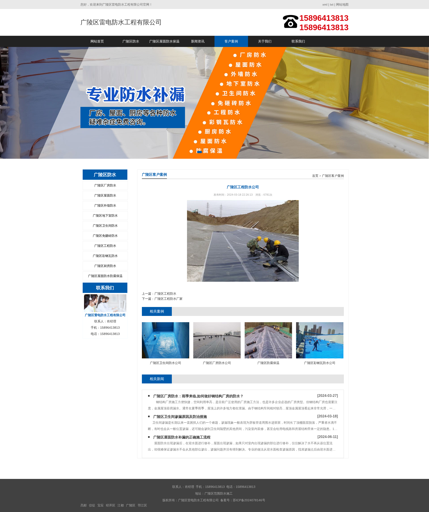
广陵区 (130, 505)
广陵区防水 (130, 41)
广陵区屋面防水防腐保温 (105, 276)
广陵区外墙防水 (105, 205)
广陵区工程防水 (105, 246)
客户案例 (231, 41)
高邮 (83, 505)
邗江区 (142, 505)
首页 (315, 176)
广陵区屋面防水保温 (164, 41)
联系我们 (298, 41)
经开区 (110, 505)
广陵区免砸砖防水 (105, 235)
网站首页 (97, 41)
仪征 (92, 505)
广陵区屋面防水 (105, 195)
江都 (121, 505)
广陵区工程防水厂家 (168, 298)
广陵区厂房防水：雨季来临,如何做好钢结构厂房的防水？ (198, 396)
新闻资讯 (197, 41)
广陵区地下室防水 (105, 215)
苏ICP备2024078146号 (249, 500)
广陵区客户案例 (333, 176)
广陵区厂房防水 (105, 185)
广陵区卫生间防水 (105, 225)
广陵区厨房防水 (105, 266)
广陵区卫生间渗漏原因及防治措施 (180, 417)
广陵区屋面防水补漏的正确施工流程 (181, 437)
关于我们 (264, 41)
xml (324, 4)
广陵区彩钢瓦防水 (105, 256)
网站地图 (342, 4)
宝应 (100, 505)
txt (331, 4)
